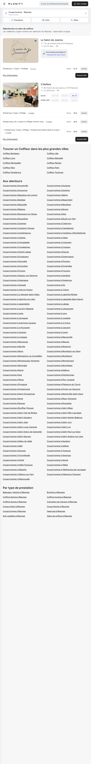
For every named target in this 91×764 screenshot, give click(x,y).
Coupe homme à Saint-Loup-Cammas (20, 427)
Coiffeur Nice (9, 167)
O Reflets (46, 84)
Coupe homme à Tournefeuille (16, 455)
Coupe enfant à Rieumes (14, 506)
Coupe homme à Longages (15, 337)
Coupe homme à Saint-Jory (59, 422)
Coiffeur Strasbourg (12, 172)
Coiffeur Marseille (55, 158)
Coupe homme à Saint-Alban (60, 408)
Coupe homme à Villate (57, 465)
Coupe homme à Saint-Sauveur (17, 436)
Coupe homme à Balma (57, 195)
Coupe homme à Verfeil (13, 460)
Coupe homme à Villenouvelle (16, 479)
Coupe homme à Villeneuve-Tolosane (64, 474)
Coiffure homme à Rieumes (59, 497)
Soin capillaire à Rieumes (14, 516)
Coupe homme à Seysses (14, 451)
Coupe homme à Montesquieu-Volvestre (21, 361)
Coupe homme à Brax (56, 214)
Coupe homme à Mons (13, 351)
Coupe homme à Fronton (14, 271)
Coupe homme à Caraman (14, 223)
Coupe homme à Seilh (13, 446)
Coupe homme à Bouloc (57, 209)
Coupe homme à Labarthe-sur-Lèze (19, 299)
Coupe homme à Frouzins (58, 271)
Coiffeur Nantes (54, 163)
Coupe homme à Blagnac (14, 209)
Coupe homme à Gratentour (59, 280)
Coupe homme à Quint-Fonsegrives (19, 394)
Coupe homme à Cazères (14, 238)
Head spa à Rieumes (56, 511)
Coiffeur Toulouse (55, 172)
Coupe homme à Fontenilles (59, 266)
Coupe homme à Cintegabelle (16, 242)
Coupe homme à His (56, 285)
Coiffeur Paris (53, 167)
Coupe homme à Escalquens (16, 256)
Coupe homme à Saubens (58, 441)
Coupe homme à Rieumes (14, 511)
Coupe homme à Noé (12, 375)
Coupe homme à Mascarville (59, 337)
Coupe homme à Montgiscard (60, 361)
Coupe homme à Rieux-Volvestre (61, 398)
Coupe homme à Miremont (59, 346)
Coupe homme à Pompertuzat (16, 389)
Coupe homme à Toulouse (59, 451)
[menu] (4, 3)
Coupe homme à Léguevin (59, 327)
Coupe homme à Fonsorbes (15, 266)
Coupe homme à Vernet (57, 460)
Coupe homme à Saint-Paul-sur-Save (63, 432)
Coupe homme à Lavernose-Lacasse (19, 323)
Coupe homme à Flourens (58, 261)
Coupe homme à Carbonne (59, 223)
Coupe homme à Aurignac (58, 185)
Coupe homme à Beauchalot (59, 200)
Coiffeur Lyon (9, 158)
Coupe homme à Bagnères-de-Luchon (20, 195)
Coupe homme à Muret (13, 370)
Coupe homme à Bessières (59, 204)
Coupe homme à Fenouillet (15, 261)
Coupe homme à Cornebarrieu (16, 247)
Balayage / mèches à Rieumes (16, 492)
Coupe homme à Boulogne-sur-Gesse (20, 214)
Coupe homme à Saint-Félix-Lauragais (64, 413)
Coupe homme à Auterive (58, 190)
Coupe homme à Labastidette (16, 304)
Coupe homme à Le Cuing (58, 323)
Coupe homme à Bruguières (15, 219)
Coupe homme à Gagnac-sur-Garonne (20, 275)
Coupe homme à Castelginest (60, 228)
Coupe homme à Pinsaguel (15, 384)
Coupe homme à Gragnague (15, 280)
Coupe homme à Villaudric (15, 469)
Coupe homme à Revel (13, 398)
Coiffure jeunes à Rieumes (15, 502)
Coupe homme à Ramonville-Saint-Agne (65, 394)
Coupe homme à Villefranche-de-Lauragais (66, 469)
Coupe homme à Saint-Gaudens (17, 417)
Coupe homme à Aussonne (15, 190)
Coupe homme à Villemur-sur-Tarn (18, 474)
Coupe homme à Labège (58, 304)
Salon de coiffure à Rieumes (59, 516)
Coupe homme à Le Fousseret (16, 327)
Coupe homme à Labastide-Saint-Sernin (65, 299)
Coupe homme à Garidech (58, 275)
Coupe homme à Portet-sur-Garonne (63, 389)
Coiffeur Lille (52, 153)
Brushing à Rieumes (56, 492)
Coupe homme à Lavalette (59, 318)
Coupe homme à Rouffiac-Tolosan (18, 408)
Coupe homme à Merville (14, 346)
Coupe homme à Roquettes (59, 403)
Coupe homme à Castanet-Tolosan (18, 228)
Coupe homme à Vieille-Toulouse (18, 465)
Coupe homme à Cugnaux (59, 247)
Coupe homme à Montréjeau (60, 365)
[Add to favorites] (35, 41)
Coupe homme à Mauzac (58, 342)
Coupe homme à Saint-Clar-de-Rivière (20, 413)
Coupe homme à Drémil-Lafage (17, 252)
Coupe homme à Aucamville (15, 185)
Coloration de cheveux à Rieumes (62, 502)
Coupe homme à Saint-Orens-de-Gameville (22, 432)
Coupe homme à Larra (57, 313)
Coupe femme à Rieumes (58, 506)
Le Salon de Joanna (52, 40)
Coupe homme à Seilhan (58, 446)
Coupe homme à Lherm (57, 332)
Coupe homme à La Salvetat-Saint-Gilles (21, 294)
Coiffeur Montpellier (12, 163)
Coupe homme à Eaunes (58, 252)
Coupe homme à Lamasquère (60, 309)
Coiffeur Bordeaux (11, 153)
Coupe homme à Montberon (59, 356)
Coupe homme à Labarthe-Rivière (62, 294)
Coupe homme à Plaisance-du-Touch (63, 384)
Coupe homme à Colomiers (59, 242)
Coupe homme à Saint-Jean (15, 422)
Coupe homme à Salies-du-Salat (17, 441)
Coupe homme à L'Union (58, 290)
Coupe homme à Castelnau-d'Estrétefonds (66, 233)
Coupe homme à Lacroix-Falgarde (18, 309)
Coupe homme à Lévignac (14, 332)
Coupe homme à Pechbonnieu (60, 375)
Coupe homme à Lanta (13, 313)
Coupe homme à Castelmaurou (17, 233)
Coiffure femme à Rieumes (15, 497)
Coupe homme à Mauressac (15, 342)
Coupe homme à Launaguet (15, 318)
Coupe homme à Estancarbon (60, 256)
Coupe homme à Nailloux (58, 370)
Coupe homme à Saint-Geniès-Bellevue (64, 417)
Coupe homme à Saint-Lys (59, 427)
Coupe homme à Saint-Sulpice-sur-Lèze (65, 436)
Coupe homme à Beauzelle (15, 204)
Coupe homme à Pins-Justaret (61, 380)
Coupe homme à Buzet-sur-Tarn (61, 219)
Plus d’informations (10, 75)
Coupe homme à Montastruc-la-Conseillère (22, 356)
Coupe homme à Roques (14, 403)
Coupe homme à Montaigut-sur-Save (63, 351)
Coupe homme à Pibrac (13, 380)
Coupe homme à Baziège (14, 200)
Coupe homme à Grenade (14, 285)
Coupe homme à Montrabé (15, 365)
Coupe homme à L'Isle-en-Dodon (18, 290)
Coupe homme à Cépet (57, 238)
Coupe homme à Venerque (59, 455)
